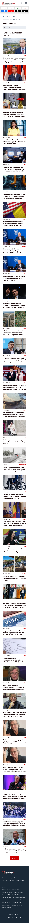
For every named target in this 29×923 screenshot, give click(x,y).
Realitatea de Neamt (18, 892)
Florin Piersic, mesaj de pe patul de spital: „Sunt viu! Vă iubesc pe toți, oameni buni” (14, 742)
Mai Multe (14, 858)
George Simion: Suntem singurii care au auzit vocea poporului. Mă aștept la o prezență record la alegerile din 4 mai (14, 361)
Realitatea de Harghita (7, 900)
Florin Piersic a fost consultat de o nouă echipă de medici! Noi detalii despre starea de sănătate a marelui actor (14, 715)
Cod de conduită (20, 880)
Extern (24, 437)
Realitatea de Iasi (6, 905)
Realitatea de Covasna (17, 895)
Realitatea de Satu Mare (17, 905)
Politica (24, 246)
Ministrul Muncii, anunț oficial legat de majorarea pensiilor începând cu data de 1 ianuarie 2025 (13, 552)
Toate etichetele (9, 27)
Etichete (13, 16)
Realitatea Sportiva (6, 889)
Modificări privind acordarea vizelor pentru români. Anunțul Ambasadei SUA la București (13, 223)
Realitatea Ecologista (7, 892)
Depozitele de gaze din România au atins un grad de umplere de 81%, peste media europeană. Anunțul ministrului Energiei (14, 197)
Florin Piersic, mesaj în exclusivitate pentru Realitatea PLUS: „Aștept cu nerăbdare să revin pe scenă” (13, 688)
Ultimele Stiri (22, 464)
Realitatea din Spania (7, 907)
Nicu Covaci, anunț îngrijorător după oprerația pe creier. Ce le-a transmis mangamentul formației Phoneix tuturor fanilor (14, 824)
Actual (24, 55)
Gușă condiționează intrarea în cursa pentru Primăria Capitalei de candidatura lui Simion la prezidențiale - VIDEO (14, 852)
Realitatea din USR (6, 895)
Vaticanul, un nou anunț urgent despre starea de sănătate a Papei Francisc (14, 442)
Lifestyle (24, 573)
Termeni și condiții (11, 877)
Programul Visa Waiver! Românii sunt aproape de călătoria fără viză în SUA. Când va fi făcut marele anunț (14, 633)
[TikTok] (25, 11)
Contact (4, 877)
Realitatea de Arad (6, 902)
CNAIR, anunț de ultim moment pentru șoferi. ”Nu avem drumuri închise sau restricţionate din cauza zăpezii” (14, 470)
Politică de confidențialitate (8, 880)
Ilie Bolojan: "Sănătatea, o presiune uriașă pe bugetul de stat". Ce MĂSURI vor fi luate (13, 251)
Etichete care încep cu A (9, 19)
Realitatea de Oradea (6, 897)
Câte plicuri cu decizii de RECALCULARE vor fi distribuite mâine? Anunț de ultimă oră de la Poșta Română (14, 661)
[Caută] (21, 3)
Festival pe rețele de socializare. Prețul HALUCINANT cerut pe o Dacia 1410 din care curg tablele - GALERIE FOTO (14, 415)
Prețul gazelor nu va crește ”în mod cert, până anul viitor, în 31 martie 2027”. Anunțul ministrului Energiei (14, 115)
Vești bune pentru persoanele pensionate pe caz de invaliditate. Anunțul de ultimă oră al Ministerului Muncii (14, 497)
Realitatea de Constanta (19, 900)
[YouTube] (11, 11)
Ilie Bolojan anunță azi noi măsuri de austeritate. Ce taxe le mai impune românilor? (14, 278)
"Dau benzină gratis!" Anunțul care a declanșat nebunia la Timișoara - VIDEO (14, 578)
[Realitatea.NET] (8, 3)
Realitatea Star (15, 889)
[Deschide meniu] (26, 3)
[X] (18, 11)
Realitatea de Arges (16, 902)
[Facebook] (4, 11)
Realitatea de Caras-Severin (19, 897)
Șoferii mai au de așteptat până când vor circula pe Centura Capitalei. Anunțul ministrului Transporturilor (13, 334)
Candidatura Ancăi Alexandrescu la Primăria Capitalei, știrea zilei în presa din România (14, 142)
